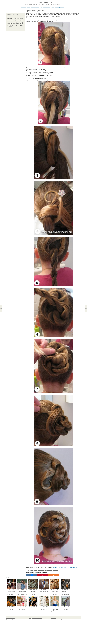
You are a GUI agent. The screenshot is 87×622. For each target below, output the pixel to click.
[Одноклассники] (53, 575)
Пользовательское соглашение (37, 618)
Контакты (30, 618)
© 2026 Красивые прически (10, 618)
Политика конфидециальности (33, 619)
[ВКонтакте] (31, 575)
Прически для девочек (33, 570)
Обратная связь (53, 618)
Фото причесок (59, 7)
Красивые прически (43, 2)
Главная (23, 7)
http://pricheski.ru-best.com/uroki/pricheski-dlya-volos (65, 567)
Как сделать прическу (33, 7)
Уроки (52, 7)
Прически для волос (41, 570)
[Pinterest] (42, 575)
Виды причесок (45, 7)
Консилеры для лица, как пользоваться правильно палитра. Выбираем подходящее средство (15, 18)
